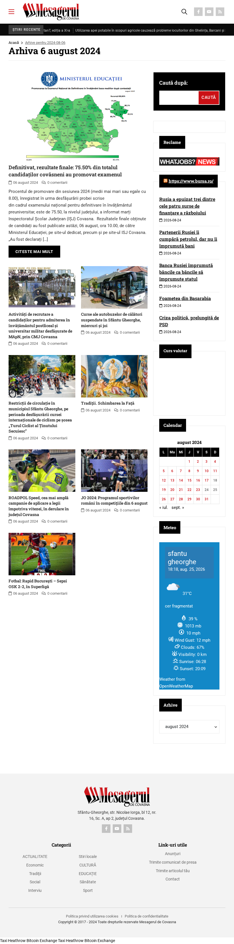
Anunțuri (172, 853)
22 (189, 490)
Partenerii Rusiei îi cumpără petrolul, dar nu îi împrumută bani (188, 239)
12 (164, 480)
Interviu (35, 890)
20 (172, 490)
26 (164, 499)
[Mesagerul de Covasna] (51, 11)
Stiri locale (88, 856)
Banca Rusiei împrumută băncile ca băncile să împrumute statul (186, 272)
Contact (173, 879)
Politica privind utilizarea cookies (92, 916)
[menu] (11, 11)
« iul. (163, 507)
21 (181, 490)
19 (164, 490)
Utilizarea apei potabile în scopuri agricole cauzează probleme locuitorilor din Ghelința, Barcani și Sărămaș (141, 30)
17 (207, 480)
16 (198, 480)
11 (215, 471)
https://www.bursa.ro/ (191, 181)
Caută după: (173, 82)
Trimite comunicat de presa (173, 862)
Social (35, 882)
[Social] (198, 11)
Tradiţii (35, 873)
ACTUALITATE (35, 856)
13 (172, 480)
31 (207, 499)
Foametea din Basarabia (185, 298)
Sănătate (88, 882)
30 (198, 499)
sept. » (178, 507)
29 (189, 499)
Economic (35, 865)
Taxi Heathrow (13, 940)
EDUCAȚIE (88, 873)
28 (181, 499)
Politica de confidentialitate (146, 916)
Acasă (14, 42)
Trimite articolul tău (173, 870)
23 (198, 490)
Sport (88, 890)
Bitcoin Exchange (42, 940)
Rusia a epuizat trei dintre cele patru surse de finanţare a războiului (187, 206)
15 (189, 480)
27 (172, 499)
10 (207, 471)
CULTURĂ (87, 865)
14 (181, 480)
